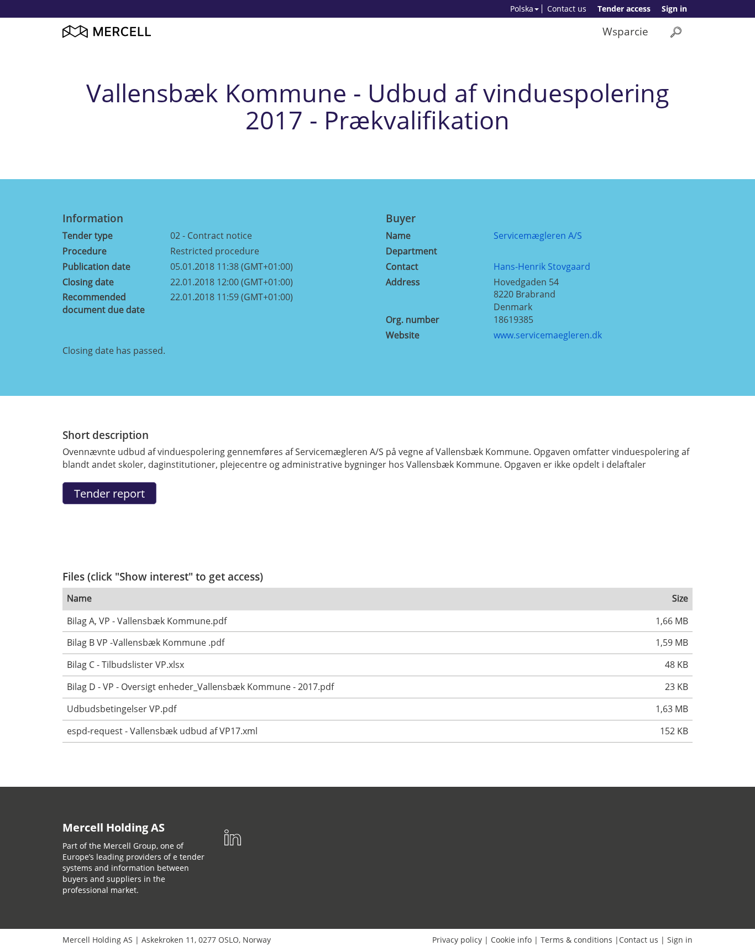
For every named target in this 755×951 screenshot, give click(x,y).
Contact (402, 266)
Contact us (566, 8)
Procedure (84, 251)
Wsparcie (625, 31)
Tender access (624, 8)
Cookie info (511, 939)
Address (403, 282)
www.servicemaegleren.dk (548, 335)
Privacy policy (457, 939)
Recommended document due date (103, 303)
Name (398, 235)
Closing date (88, 282)
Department (411, 251)
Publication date (96, 266)
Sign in (674, 8)
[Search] (676, 32)
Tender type (87, 235)
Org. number (412, 319)
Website (403, 335)
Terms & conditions (576, 939)
